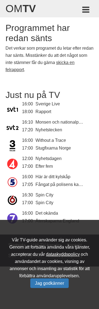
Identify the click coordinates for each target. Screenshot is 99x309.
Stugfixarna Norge (53, 148)
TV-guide (29, 240)
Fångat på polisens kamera (62, 184)
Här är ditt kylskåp (52, 176)
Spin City (44, 195)
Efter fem (44, 166)
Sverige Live (47, 104)
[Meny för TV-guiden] (86, 10)
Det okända (46, 213)
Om (21, 8)
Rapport (43, 111)
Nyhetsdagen (48, 158)
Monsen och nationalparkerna (64, 122)
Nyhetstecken (48, 129)
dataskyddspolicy (63, 254)
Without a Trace (50, 140)
